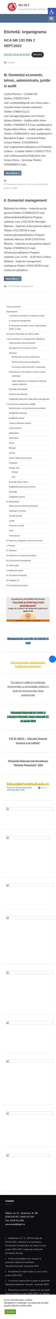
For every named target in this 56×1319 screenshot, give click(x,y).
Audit (11, 531)
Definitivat (16, 376)
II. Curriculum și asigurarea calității (20, 404)
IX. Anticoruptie (12, 565)
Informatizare (14, 536)
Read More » (13, 173)
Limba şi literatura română (20, 423)
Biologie (12, 448)
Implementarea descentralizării (22, 343)
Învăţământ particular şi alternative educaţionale (29, 399)
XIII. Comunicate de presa (17, 585)
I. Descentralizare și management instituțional (25, 339)
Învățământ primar (16, 418)
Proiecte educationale (18, 394)
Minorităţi (13, 492)
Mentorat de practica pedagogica (26, 362)
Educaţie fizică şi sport (18, 482)
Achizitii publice (15, 516)
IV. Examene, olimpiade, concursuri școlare (24, 541)
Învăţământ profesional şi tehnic (22, 487)
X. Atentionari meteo (14, 570)
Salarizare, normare (17, 511)
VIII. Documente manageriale (18, 561)
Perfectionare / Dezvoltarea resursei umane (27, 372)
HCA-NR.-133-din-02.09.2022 (17, 54)
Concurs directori (13, 307)
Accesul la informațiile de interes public (22, 334)
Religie (15, 472)
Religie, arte (14, 468)
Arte (13, 477)
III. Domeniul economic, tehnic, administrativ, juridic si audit (27, 80)
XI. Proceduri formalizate (16, 575)
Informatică (13, 438)
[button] (52, 12)
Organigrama (11, 312)
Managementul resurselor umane (23, 348)
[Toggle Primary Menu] (51, 18)
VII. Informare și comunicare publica (21, 556)
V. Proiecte (10, 546)
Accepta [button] (10, 1312)
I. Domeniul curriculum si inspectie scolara (27, 316)
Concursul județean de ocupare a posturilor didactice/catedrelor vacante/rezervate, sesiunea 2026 (23, 1262)
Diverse (11, 62)
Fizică (11, 443)
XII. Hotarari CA (12, 580)
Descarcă (37, 54)
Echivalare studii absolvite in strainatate (28, 367)
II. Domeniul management (25, 200)
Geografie (13, 463)
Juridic (12, 521)
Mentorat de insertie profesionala (26, 357)
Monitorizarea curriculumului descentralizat (27, 408)
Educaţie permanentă (18, 389)
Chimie (12, 453)
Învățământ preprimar (18, 413)
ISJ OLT (24, 5)
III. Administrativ (12, 502)
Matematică (14, 433)
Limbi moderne (15, 428)
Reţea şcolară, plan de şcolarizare (23, 506)
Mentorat (12, 353)
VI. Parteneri (11, 550)
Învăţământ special (17, 497)
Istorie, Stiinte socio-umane (20, 458)
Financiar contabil (16, 526)
